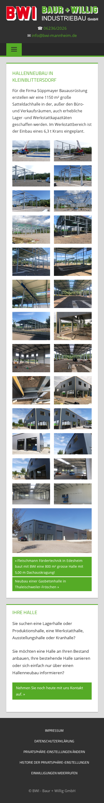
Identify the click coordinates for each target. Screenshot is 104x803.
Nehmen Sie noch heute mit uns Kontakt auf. (49, 690)
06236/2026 (55, 28)
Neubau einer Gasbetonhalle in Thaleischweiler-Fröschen (40, 584)
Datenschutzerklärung (54, 741)
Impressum (54, 730)
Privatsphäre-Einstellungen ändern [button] (54, 751)
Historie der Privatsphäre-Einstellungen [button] (54, 762)
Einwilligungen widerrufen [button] (54, 772)
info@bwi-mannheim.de (54, 35)
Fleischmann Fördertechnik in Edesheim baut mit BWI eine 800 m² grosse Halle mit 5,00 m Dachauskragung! (49, 566)
